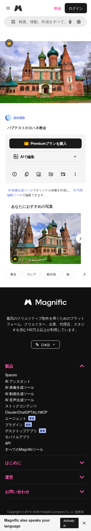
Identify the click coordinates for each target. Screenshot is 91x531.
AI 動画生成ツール (19, 393)
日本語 (45, 344)
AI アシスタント (18, 381)
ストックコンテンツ (21, 405)
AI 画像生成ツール (20, 190)
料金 (57, 8)
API (8, 443)
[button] (45, 344)
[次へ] (80, 238)
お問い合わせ (17, 491)
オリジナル (34, 43)
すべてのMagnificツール (24, 449)
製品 (9, 366)
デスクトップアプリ (25, 430)
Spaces (11, 374)
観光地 (51, 274)
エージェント (19, 418)
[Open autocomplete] (11, 22)
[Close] (84, 523)
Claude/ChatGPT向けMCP (26, 412)
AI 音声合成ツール (19, 399)
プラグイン (18, 424)
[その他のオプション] (75, 174)
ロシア (31, 274)
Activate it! (68, 522)
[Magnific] (45, 303)
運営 (9, 477)
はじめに (13, 462)
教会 (13, 274)
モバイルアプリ (17, 436)
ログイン (76, 8)
